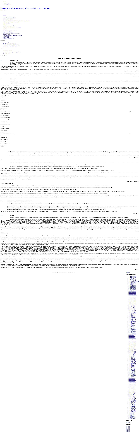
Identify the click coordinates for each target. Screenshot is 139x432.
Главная (4, 1)
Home (1, 10)
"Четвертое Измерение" (7, 4)
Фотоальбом (5, 2)
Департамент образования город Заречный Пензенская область (25, 8)
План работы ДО (6, 3)
